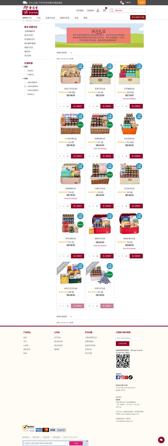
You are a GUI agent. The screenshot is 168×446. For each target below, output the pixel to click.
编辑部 (56, 349)
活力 (25, 341)
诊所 (25, 337)
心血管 (25, 345)
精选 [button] (85, 18)
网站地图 (56, 437)
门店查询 (90, 10)
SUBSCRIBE (123, 344)
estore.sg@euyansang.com (130, 414)
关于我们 (80, 10)
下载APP (128, 2)
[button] (97, 10)
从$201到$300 (33, 90)
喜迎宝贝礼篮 (100, 89)
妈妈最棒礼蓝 (71, 188)
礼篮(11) (31, 74)
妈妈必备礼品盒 (129, 238)
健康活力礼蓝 (100, 238)
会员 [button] (76, 18)
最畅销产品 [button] (27, 18)
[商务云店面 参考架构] (30, 10)
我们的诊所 (58, 345)
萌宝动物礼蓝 (71, 238)
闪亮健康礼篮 (129, 89)
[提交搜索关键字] (112, 10)
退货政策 (46, 437)
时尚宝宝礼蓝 (100, 288)
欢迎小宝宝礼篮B (70, 288)
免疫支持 (26, 349)
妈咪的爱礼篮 (100, 139)
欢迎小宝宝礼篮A (70, 89)
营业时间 (88, 349)
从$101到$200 (33, 86)
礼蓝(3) (30, 71)
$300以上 (31, 94)
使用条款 (25, 437)
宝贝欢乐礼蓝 (129, 188)
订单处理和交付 (91, 337)
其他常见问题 (90, 345)
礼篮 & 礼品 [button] (50, 18)
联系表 (118, 399)
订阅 (76, 443)
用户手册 (88, 353)
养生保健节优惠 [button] (138, 17)
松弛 (25, 353)
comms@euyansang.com (124, 421)
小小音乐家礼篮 (71, 139)
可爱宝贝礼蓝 (100, 188)
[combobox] (128, 10)
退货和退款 (89, 341)
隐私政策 (36, 437)
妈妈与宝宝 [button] (64, 18)
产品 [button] (38, 18)
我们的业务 (58, 341)
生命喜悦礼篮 (129, 139)
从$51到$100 (32, 82)
